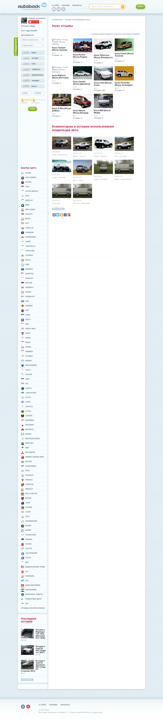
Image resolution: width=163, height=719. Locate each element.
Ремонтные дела (33, 599)
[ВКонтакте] (54, 214)
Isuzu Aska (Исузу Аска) (103, 84)
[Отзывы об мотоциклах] (59, 9)
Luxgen (28, 416)
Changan (29, 232)
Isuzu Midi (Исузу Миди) (102, 111)
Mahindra (29, 420)
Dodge (28, 292)
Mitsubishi (30, 452)
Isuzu (27, 370)
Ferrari (29, 306)
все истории (27, 680)
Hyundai (29, 356)
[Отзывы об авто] (54, 9)
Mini (27, 448)
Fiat (27, 310)
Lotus (28, 411)
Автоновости (27, 35)
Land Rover (30, 393)
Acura (28, 173)
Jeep (27, 379)
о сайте (55, 5)
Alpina (28, 182)
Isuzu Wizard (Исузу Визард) (80, 111)
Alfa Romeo (30, 177)
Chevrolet (30, 246)
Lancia (28, 388)
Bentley (29, 200)
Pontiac (29, 480)
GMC (27, 324)
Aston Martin (31, 191)
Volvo (28, 558)
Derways (29, 287)
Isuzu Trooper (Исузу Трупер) (59, 49)
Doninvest (30, 297)
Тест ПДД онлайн (29, 31)
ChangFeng (30, 237)
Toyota (28, 548)
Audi (27, 196)
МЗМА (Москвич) (32, 585)
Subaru (28, 539)
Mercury (29, 443)
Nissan (28, 461)
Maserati (29, 425)
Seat (27, 516)
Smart (28, 530)
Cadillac (29, 228)
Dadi (27, 264)
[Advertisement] (33, 138)
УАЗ (26, 603)
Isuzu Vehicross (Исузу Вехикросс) (103, 56)
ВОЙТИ (140, 7)
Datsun (28, 283)
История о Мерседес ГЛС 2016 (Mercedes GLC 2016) (40, 634)
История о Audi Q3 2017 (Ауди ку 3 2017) (41, 649)
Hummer (29, 352)
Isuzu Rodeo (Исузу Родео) (80, 56)
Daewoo (29, 269)
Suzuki (28, 544)
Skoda (28, 526)
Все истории (58, 209)
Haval (28, 342)
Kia (26, 384)
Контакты (77, 5)
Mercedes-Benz (32, 439)
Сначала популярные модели (127, 34)
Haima (28, 338)
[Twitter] (57, 214)
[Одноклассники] (61, 214)
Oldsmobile (30, 466)
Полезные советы (34, 594)
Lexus (28, 397)
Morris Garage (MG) (34, 457)
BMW (27, 205)
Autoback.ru (57, 19)
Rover (28, 498)
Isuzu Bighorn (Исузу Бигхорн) (60, 76)
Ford (27, 315)
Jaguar (28, 374)
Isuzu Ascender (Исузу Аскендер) (123, 84)
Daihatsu (29, 274)
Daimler (29, 278)
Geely (28, 319)
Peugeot (29, 475)
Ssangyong (30, 535)
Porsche (29, 484)
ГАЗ (26, 571)
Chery (28, 242)
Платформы (31, 590)
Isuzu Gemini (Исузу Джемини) (81, 83)
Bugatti (28, 214)
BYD (27, 223)
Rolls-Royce (31, 494)
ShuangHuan (31, 521)
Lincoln (29, 406)
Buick (27, 219)
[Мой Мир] (65, 214)
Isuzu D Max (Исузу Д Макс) (61, 109)
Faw (27, 301)
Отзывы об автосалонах (33, 608)
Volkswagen (31, 553)
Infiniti (28, 361)
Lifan (27, 402)
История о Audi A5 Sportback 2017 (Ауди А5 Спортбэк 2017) (33, 666)
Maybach (29, 429)
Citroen (29, 255)
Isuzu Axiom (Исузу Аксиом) (124, 54)
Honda (28, 347)
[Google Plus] (68, 214)
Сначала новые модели (101, 34)
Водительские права (35, 567)
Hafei (27, 333)
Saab (27, 503)
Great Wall (30, 329)
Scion (28, 512)
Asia (27, 187)
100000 (22, 103)
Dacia (27, 260)
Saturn (28, 507)
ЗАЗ (27, 581)
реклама (66, 5)
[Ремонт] (63, 9)
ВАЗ (27, 562)
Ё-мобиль (29, 576)
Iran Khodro (31, 365)
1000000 (34, 103)
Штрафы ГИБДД (28, 26)
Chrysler (29, 251)
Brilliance (30, 209)
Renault (29, 489)
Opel (27, 471)
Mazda (28, 434)
